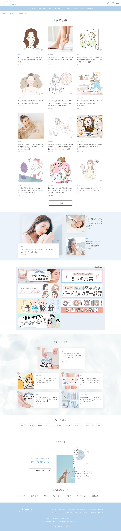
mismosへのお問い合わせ (66, 512)
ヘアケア (68, 8)
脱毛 (50, 8)
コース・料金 (71, 509)
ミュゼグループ (91, 509)
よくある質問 (81, 509)
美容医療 (90, 8)
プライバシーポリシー (82, 512)
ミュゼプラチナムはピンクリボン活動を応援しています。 (60, 518)
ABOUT (54, 512)
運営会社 (100, 512)
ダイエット (58, 8)
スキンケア (31, 8)
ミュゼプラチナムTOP (58, 509)
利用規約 (93, 512)
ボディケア (42, 8)
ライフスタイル (79, 8)
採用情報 (100, 509)
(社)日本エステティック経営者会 (60, 521)
